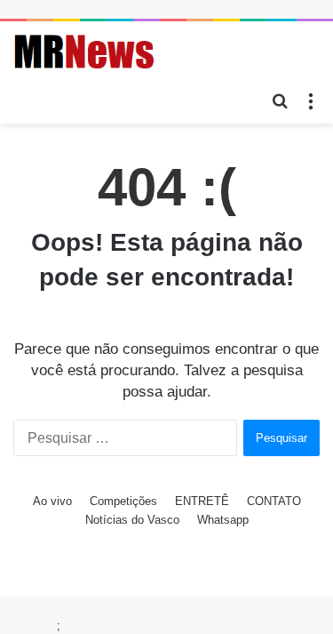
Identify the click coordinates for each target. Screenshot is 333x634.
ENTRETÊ (202, 501)
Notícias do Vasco (132, 519)
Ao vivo (52, 501)
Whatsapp (223, 519)
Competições (123, 501)
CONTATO (274, 501)
